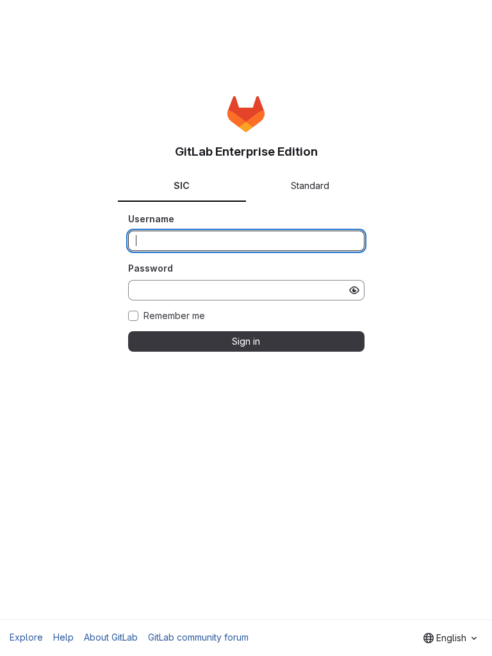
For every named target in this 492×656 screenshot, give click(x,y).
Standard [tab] (310, 185)
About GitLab (111, 637)
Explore (26, 637)
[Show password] (354, 290)
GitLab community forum (198, 637)
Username (151, 218)
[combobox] (450, 638)
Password (150, 268)
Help (63, 637)
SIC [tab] (182, 185)
